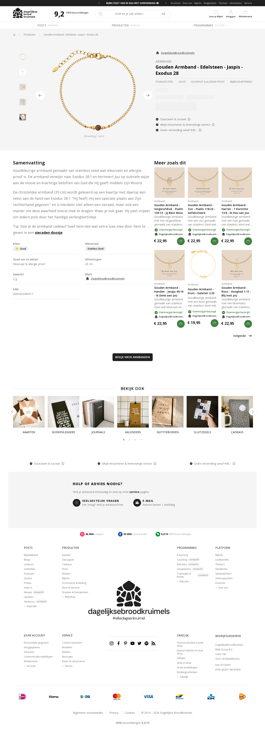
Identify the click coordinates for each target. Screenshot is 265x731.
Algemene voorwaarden (88, 713)
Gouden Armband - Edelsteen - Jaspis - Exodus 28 (71, 35)
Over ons (187, 3)
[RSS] (153, 643)
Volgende (239, 336)
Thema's (223, 3)
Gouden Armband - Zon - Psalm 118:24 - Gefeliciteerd (201, 209)
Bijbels (197, 3)
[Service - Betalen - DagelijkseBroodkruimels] (22, 697)
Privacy (113, 713)
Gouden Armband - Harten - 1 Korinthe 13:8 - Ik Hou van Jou (235, 209)
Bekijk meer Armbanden (132, 357)
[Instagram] (111, 643)
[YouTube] (132, 643)
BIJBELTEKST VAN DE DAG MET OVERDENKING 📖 (132, 3)
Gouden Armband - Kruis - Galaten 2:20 (201, 291)
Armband (164, 61)
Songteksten (210, 3)
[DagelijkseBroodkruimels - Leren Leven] (14, 35)
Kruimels (175, 3)
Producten (29, 35)
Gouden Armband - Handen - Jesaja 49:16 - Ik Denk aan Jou (168, 291)
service (134, 492)
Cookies (130, 713)
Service (248, 3)
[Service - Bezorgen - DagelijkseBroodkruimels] (242, 697)
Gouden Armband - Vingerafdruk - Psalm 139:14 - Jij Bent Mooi (168, 209)
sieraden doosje (48, 232)
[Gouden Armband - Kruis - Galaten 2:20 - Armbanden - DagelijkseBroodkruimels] (203, 265)
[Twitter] (139, 643)
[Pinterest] (125, 643)
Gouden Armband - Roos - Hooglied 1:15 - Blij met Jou (236, 291)
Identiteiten (236, 3)
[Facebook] (118, 643)
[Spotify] (146, 643)
